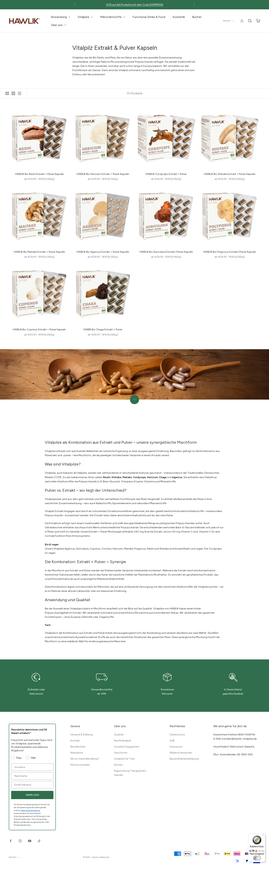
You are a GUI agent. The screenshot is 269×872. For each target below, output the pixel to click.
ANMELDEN (32, 795)
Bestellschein (77, 746)
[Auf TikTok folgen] (39, 841)
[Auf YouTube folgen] (29, 841)
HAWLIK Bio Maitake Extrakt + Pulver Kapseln (39, 251)
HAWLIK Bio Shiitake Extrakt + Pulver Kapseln (229, 174)
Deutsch (227, 21)
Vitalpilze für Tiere (124, 758)
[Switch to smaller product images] (13, 93)
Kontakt (75, 740)
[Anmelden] (242, 21)
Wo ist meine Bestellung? (84, 758)
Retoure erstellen (80, 764)
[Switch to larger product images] (7, 93)
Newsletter (76, 752)
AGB (172, 740)
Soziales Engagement (126, 746)
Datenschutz (177, 734)
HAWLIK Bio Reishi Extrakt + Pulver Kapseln (39, 174)
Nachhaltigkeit (122, 740)
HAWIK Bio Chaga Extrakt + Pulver (102, 329)
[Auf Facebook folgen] (10, 841)
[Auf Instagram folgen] (20, 841)
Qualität (119, 734)
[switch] (257, 858)
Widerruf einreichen (181, 752)
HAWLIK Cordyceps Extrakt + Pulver (166, 174)
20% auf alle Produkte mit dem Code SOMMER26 (134, 4)
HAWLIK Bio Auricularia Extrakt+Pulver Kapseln (166, 251)
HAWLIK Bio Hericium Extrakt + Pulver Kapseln (102, 174)
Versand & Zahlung (81, 734)
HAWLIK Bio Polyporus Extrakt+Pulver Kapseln (229, 251)
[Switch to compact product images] (19, 93)
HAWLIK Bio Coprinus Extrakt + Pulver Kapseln (39, 329)
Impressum (176, 746)
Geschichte (120, 752)
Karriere (118, 764)
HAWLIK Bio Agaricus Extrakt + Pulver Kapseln (102, 251)
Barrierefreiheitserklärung (184, 758)
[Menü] (263, 836)
